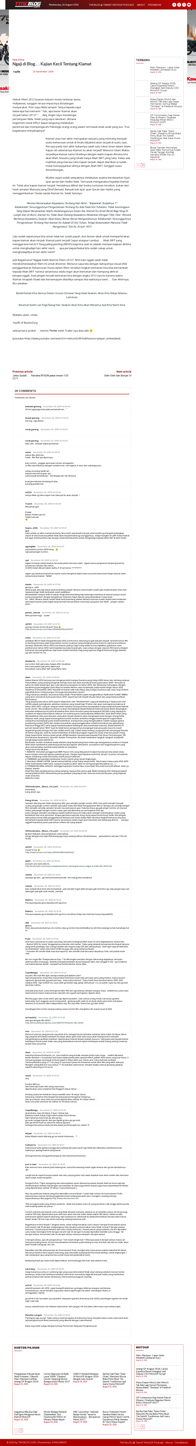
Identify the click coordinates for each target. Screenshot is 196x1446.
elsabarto (30, 661)
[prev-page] (138, 165)
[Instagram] (179, 5)
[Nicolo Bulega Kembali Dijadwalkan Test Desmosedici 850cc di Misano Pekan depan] (57, 1401)
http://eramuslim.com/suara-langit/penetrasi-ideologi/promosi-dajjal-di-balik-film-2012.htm (68, 866)
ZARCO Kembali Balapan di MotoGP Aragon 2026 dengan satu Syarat (86, 1376)
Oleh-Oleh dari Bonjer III (117, 375)
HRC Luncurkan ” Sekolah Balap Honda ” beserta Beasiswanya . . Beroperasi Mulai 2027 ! (86, 1415)
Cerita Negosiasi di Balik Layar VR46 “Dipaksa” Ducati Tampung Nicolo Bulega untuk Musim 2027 (57, 1377)
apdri (28, 861)
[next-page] (143, 165)
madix (28, 584)
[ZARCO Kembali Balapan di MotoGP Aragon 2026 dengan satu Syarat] (86, 1363)
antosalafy (30, 1017)
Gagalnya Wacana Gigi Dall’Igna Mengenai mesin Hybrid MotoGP (27, 1414)
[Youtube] (189, 5)
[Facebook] (174, 5)
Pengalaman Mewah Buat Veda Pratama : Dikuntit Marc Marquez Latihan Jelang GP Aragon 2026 (27, 1377)
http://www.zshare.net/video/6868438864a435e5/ (49, 852)
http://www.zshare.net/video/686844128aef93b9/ (49, 629)
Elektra (29, 900)
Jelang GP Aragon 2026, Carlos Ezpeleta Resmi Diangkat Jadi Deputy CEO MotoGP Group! (164, 87)
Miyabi (28, 1133)
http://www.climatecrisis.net (65, 1198)
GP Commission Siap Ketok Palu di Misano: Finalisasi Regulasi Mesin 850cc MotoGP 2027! (165, 119)
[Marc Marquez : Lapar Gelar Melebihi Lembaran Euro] (142, 72)
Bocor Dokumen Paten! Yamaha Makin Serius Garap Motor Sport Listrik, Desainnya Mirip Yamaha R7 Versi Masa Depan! (116, 1416)
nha (27, 1031)
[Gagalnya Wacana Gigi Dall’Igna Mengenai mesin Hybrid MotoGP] (27, 1401)
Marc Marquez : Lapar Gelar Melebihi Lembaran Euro (164, 68)
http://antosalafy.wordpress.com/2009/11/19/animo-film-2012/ (54, 1023)
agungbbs (30, 546)
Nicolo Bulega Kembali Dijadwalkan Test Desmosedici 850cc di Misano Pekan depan (55, 1415)
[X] (184, 5)
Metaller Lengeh (33, 1315)
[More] (86, 360)
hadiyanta (30, 1145)
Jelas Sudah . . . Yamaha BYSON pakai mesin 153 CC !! (40, 377)
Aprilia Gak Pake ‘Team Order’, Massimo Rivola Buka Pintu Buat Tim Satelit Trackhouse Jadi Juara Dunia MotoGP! (165, 136)
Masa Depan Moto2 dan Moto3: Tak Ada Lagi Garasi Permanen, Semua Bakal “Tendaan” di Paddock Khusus (166, 103)
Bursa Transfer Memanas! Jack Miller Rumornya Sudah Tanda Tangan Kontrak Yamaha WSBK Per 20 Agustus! (165, 152)
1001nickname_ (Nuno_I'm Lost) (41, 786)
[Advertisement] (98, 32)
